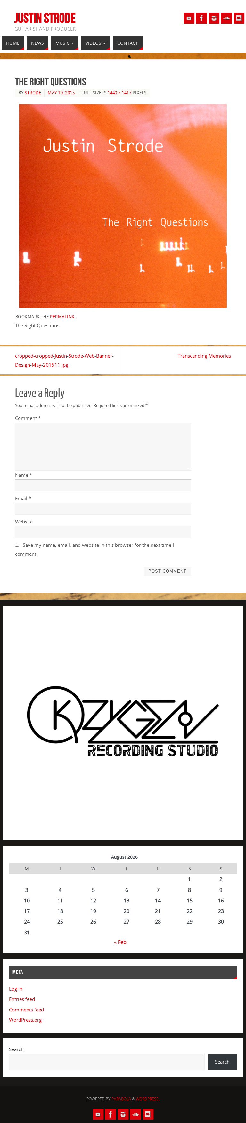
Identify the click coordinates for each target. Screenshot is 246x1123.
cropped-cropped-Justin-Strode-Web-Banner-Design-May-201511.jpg (64, 360)
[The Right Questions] (123, 206)
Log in (15, 989)
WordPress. (148, 1099)
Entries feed (22, 999)
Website (24, 521)
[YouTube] (189, 18)
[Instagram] (214, 18)
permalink (62, 317)
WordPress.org (25, 1020)
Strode (33, 93)
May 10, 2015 (61, 93)
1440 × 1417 (120, 93)
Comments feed (26, 1009)
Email (23, 498)
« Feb (120, 942)
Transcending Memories (204, 355)
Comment (28, 418)
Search (16, 1049)
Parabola (121, 1099)
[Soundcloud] (226, 18)
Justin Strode (45, 18)
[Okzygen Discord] (239, 18)
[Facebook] (201, 18)
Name (23, 475)
